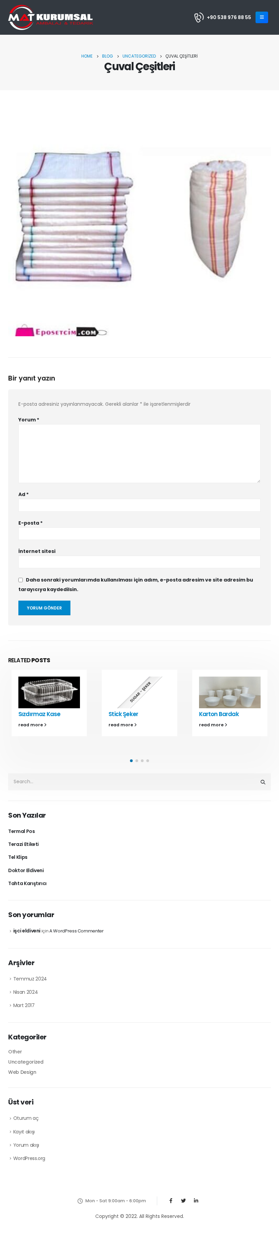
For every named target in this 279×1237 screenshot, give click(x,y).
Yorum (28, 419)
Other (15, 1051)
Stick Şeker (123, 714)
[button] (131, 761)
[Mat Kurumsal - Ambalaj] (50, 17)
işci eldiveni (26, 930)
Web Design (22, 1072)
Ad (23, 494)
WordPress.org (29, 1158)
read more (31, 725)
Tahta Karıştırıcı (27, 883)
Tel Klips (18, 857)
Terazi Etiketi (23, 844)
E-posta (30, 523)
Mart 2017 (24, 1005)
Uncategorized (25, 1061)
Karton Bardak (219, 714)
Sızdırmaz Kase (39, 714)
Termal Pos (21, 831)
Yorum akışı (26, 1145)
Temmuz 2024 (30, 978)
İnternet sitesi (36, 551)
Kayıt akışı (24, 1131)
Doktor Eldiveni (26, 870)
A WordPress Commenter (76, 931)
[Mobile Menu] (262, 17)
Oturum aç (26, 1118)
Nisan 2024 (25, 992)
